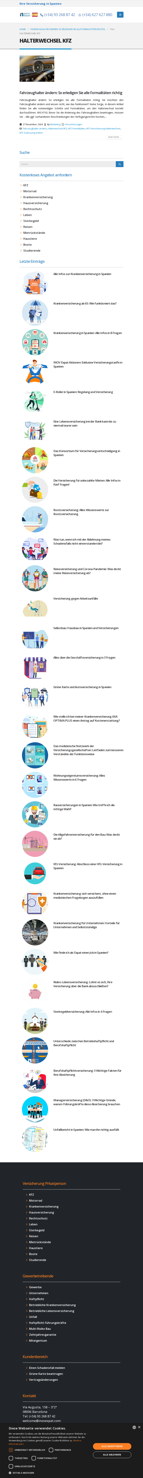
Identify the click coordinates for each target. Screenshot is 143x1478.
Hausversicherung (35, 203)
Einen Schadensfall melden (47, 1368)
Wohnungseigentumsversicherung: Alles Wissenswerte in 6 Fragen (79, 777)
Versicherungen (73, 124)
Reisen (27, 227)
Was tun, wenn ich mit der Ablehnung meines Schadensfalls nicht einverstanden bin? (81, 541)
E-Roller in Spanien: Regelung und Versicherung (83, 392)
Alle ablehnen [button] (112, 1454)
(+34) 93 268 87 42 (59, 14)
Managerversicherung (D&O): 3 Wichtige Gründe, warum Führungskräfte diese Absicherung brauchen (86, 1102)
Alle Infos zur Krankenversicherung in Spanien (82, 274)
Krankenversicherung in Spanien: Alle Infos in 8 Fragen (87, 333)
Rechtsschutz (32, 209)
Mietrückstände (34, 233)
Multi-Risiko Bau (40, 1329)
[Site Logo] (29, 14)
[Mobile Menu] (120, 15)
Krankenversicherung (38, 197)
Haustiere (30, 239)
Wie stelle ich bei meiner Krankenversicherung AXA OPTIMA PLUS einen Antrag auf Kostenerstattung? (86, 718)
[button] (49, 1472)
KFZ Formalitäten (76, 128)
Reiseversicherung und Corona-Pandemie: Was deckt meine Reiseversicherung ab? (87, 571)
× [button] (139, 1427)
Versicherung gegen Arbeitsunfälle (75, 598)
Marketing (55, 124)
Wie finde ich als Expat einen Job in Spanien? (80, 953)
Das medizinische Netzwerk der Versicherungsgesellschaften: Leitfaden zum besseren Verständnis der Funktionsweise (88, 750)
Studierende (31, 250)
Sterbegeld (31, 221)
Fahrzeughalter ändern (35, 128)
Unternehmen (38, 1293)
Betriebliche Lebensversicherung (51, 1311)
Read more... (114, 137)
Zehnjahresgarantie (42, 1335)
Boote (27, 245)
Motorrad (29, 191)
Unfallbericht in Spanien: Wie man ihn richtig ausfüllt (86, 1130)
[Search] (119, 164)
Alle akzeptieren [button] (112, 1446)
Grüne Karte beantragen (46, 1374)
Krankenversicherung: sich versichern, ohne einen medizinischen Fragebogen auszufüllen (84, 896)
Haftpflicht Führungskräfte (47, 1323)
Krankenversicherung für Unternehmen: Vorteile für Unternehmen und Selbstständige (86, 925)
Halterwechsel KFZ (57, 128)
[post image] (37, 69)
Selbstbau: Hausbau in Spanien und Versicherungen (85, 628)
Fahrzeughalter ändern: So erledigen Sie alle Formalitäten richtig (71, 92)
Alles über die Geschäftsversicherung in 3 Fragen (84, 657)
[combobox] (134, 1427)
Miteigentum (38, 1341)
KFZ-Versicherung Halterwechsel (103, 128)
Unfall (33, 1317)
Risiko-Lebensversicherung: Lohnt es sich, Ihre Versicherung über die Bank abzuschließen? (82, 984)
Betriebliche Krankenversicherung (52, 1305)
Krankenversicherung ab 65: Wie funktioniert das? (84, 303)
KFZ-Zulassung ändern (31, 132)
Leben (27, 215)
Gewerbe (35, 1287)
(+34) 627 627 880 (97, 14)
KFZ (25, 185)
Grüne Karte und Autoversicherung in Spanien (82, 687)
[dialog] (71, 1450)
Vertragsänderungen (43, 1380)
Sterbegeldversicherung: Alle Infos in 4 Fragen (82, 1012)
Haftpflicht (36, 1299)
